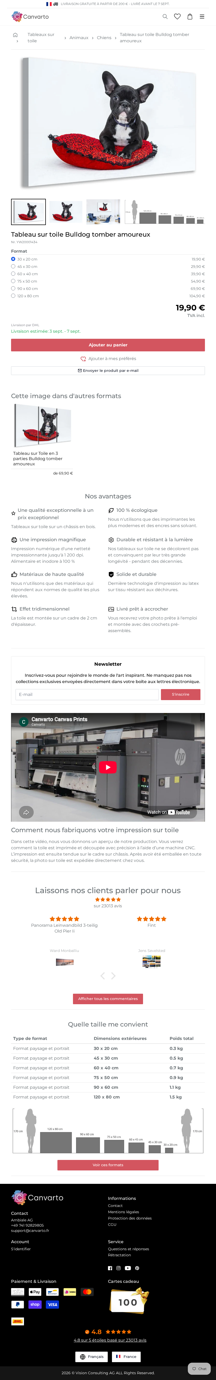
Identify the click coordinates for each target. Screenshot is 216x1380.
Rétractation (119, 1255)
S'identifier (21, 1249)
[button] (28, 212)
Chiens (104, 37)
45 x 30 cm (27, 266)
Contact (115, 1205)
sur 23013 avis (108, 905)
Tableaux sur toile (41, 37)
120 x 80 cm (28, 296)
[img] (108, 899)
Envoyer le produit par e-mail (111, 370)
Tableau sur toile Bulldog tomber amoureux (154, 37)
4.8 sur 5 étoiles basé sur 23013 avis (110, 1340)
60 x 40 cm (27, 274)
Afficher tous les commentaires (108, 998)
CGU (112, 1224)
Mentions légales (123, 1212)
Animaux (79, 37)
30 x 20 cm (27, 259)
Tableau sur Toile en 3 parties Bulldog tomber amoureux (37, 458)
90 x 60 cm (27, 288)
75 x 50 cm (27, 281)
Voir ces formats (108, 1165)
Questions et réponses (128, 1249)
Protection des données (130, 1218)
